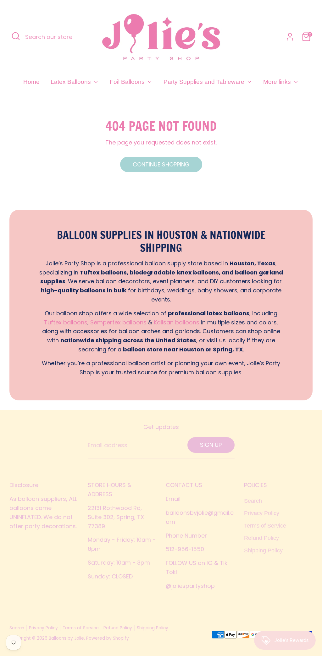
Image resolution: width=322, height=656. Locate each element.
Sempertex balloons (118, 322)
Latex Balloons (71, 82)
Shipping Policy (263, 550)
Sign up (211, 445)
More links (277, 82)
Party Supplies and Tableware (205, 82)
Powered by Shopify (107, 638)
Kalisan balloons (176, 322)
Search (253, 501)
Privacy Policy (261, 513)
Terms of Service (265, 526)
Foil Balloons (128, 82)
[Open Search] (15, 36)
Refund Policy (261, 538)
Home (31, 82)
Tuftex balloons (65, 322)
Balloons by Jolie (66, 638)
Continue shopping (161, 164)
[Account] (290, 36)
